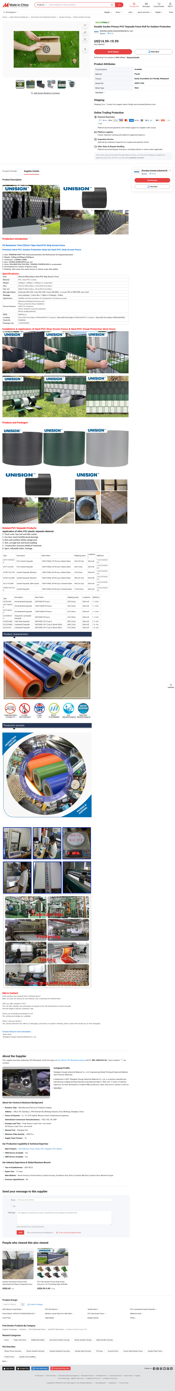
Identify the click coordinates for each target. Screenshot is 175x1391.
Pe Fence (99, 1351)
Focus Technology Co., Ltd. (71, 1383)
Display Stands (93, 1318)
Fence (6, 1340)
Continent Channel (115, 1376)
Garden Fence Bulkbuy (27, 1357)
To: (14, 1206)
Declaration (112, 1383)
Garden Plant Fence (155, 1351)
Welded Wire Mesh (38, 1340)
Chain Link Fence (20, 1340)
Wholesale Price (101, 1376)
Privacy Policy (123, 1383)
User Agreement (100, 1383)
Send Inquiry (113, 52)
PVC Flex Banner (51, 1309)
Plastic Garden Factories (35, 1351)
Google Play (23, 1368)
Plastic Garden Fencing (81, 17)
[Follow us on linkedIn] (171, 1368)
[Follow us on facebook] (154, 1368)
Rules (171, 12)
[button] (112, 5)
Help (130, 12)
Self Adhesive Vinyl (26, 1149)
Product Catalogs (36, 1304)
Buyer (118, 12)
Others (132, 1318)
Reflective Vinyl (135, 1313)
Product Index (128, 1376)
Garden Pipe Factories (83, 1351)
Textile (37, 1149)
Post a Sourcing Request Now (68, 1232)
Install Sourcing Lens (61, 1368)
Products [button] (40, 4)
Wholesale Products (87, 1376)
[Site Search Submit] (119, 4)
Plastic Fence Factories (12, 1351)
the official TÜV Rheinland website (71, 1060)
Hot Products (39, 1376)
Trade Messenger (40, 1368)
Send (20, 1232)
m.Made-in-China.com (93, 1378)
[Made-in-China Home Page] (15, 4)
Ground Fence (113, 1351)
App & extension (144, 12)
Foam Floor (6, 1318)
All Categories (11, 12)
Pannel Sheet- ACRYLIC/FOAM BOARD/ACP (18, 1313)
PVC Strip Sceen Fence (96, 1313)
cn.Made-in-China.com (110, 1378)
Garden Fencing (65, 17)
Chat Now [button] (155, 52)
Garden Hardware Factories (59, 1351)
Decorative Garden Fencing (59, 1340)
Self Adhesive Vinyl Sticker (11, 1309)
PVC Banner (57, 1149)
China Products (51, 1376)
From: (13, 1200)
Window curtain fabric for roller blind (58, 1313)
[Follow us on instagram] (161, 1368)
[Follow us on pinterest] (168, 1368)
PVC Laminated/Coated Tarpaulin (142, 1309)
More (4, 1361)
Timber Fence (9, 1357)
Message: (11, 1212)
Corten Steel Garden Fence (133, 1351)
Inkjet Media (49, 1318)
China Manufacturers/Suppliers (68, 1376)
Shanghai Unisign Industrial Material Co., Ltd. (116, 31)
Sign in (170, 6)
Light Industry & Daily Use (18, 17)
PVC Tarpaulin (46, 1149)
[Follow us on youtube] (164, 1368)
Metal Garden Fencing (104, 1340)
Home (4, 17)
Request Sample (133, 57)
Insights (137, 1376)
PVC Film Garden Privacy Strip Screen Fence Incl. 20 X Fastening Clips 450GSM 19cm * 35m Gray (52, 1284)
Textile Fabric (92, 1309)
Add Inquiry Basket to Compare (47, 93)
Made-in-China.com (77, 1378)
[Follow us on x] (157, 1368)
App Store (8, 1368)
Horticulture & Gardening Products (43, 17)
